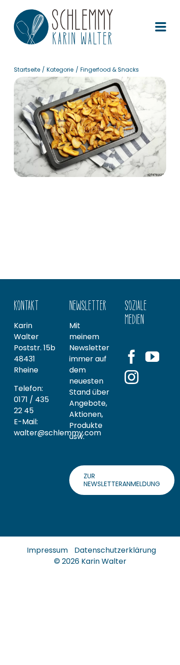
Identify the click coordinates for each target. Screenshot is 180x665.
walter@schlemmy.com (57, 432)
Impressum (47, 550)
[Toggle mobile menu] (160, 27)
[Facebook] (131, 357)
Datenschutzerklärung (115, 550)
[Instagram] (131, 377)
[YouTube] (152, 357)
